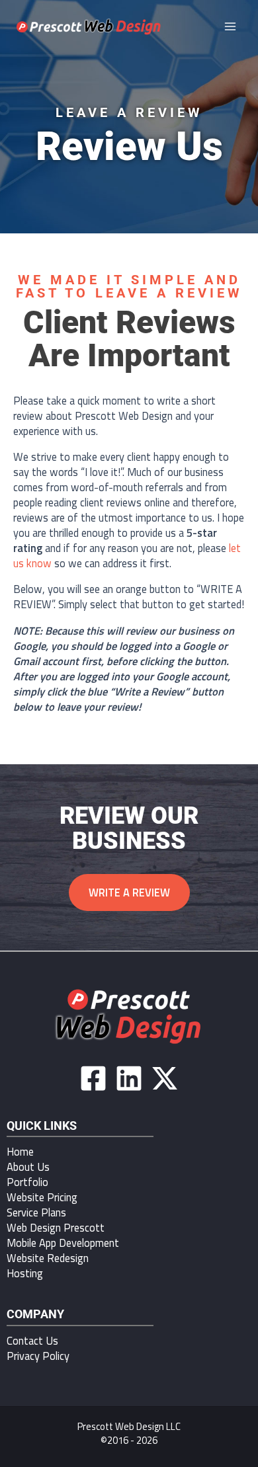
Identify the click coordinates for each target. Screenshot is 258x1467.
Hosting (25, 1273)
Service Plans (36, 1212)
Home (20, 1151)
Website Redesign (48, 1257)
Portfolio (27, 1181)
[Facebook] (93, 1078)
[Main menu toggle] (230, 27)
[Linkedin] (129, 1078)
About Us (28, 1166)
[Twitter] (165, 1078)
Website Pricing (42, 1197)
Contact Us (32, 1340)
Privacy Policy (38, 1355)
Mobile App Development (63, 1242)
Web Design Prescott (56, 1227)
